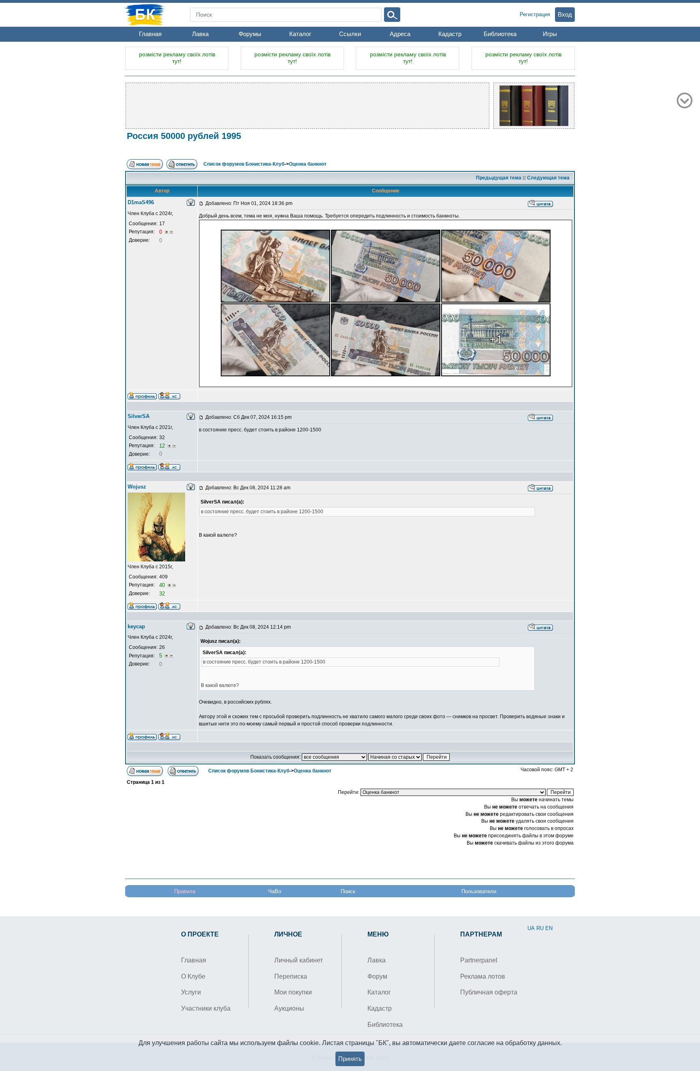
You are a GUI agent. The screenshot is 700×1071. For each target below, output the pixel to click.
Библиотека (500, 33)
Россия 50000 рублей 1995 (184, 136)
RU (540, 928)
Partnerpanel (478, 960)
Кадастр (449, 33)
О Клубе (193, 976)
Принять (350, 1058)
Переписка (290, 976)
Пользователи (478, 891)
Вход (565, 14)
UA (531, 928)
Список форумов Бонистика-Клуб (243, 164)
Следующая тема (548, 178)
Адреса (400, 33)
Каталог (300, 33)
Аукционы (289, 1008)
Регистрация (535, 14)
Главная (150, 33)
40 (162, 585)
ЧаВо (274, 891)
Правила (184, 891)
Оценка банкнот (308, 164)
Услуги (191, 992)
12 (162, 446)
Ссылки (350, 33)
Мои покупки (293, 992)
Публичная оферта (488, 992)
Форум (377, 976)
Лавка (200, 33)
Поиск (348, 891)
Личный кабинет (298, 960)
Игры (550, 33)
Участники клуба (205, 1008)
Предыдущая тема (498, 178)
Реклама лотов (482, 976)
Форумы (250, 33)
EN (549, 928)
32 (162, 594)
